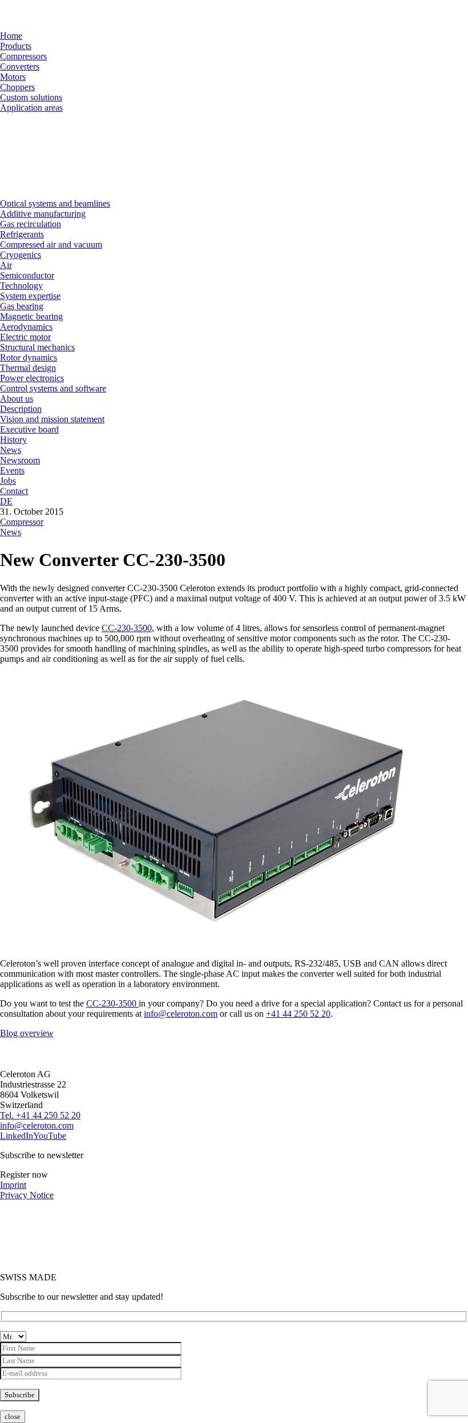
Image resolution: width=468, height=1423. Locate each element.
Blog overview (27, 1033)
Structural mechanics (37, 347)
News (10, 450)
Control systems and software (53, 388)
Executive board (29, 429)
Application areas (31, 107)
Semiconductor (27, 275)
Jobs (8, 481)
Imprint (13, 1185)
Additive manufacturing (43, 214)
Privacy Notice (27, 1195)
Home (11, 36)
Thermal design (28, 368)
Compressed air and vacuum (51, 244)
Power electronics (32, 378)
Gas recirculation (30, 224)
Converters (19, 66)
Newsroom (20, 460)
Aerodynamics (26, 327)
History (13, 439)
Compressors (23, 56)
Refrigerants (22, 234)
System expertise (30, 296)
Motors (13, 77)
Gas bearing (21, 306)
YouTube (49, 1136)
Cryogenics (20, 255)
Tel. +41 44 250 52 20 (40, 1115)
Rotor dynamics (28, 357)
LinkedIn (16, 1136)
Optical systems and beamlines (55, 203)
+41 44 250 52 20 (298, 1013)
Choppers (17, 87)
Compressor (21, 522)
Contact (14, 491)
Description (21, 409)
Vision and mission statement (52, 419)
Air (6, 265)
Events (12, 470)
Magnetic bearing (31, 316)
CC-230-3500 (127, 628)
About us (16, 398)
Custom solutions (31, 97)
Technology (21, 285)
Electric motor (25, 337)
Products (15, 46)
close (13, 1416)
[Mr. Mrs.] (234, 1356)
